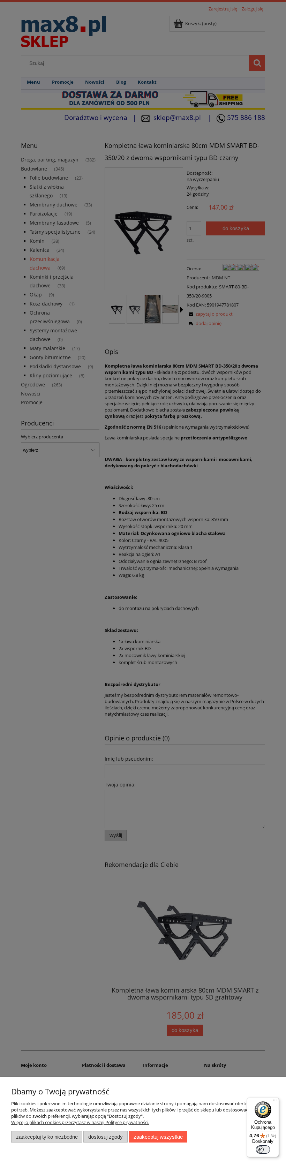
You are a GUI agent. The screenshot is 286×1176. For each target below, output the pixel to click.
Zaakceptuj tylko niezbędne (47, 1137)
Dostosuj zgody (105, 1137)
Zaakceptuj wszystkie (158, 1137)
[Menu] (275, 1102)
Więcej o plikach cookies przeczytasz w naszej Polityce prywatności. (80, 1122)
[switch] (263, 1149)
